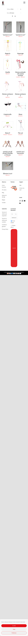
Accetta (14, 625)
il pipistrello (7, 114)
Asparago (20, 53)
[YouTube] (24, 201)
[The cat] (20, 120)
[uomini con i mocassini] (20, 139)
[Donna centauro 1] (7, 81)
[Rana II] (7, 120)
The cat (20, 133)
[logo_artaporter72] (3, 1)
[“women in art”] (7, 22)
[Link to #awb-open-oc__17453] (24, 2)
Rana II (7, 133)
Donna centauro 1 (7, 95)
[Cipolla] (7, 59)
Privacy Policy (5, 229)
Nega (14, 629)
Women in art (7, 173)
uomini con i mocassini (20, 152)
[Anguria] (7, 41)
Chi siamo (4, 189)
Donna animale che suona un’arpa (20, 73)
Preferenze (14, 632)
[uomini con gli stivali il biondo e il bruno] (7, 139)
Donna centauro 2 (20, 95)
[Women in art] (7, 161)
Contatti (3, 202)
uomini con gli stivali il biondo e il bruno (8, 153)
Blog (3, 192)
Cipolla (7, 72)
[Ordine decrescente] (20, 9)
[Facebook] (20, 201)
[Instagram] (22, 201)
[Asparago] (20, 41)
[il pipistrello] (7, 102)
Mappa (3, 199)
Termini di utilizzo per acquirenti (4, 213)
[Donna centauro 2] (20, 81)
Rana (20, 114)
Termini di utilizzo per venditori (4, 220)
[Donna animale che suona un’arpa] (20, 59)
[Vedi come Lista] (15, 16)
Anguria (7, 53)
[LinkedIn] (20, 203)
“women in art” (8, 35)
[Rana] (20, 102)
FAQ (20, 185)
